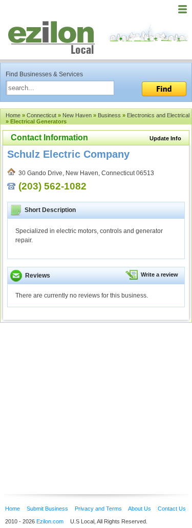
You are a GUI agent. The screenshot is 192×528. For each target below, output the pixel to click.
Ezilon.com (49, 521)
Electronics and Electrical (158, 115)
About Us (139, 508)
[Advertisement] (82, 393)
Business (109, 115)
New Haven (77, 115)
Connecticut (41, 115)
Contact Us (172, 508)
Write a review (159, 274)
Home (13, 115)
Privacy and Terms (98, 508)
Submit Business (47, 508)
